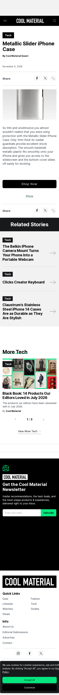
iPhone (29, 196)
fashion (35, 598)
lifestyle (8, 603)
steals (6, 614)
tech (34, 603)
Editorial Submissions (15, 632)
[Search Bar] (54, 21)
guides (35, 608)
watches (8, 608)
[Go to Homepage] (30, 21)
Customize (29, 687)
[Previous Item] (15, 419)
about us (8, 626)
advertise (8, 637)
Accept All (29, 680)
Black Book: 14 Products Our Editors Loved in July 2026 (27, 395)
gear (5, 598)
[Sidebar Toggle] (5, 21)
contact (7, 642)
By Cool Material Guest (15, 56)
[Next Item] (43, 419)
